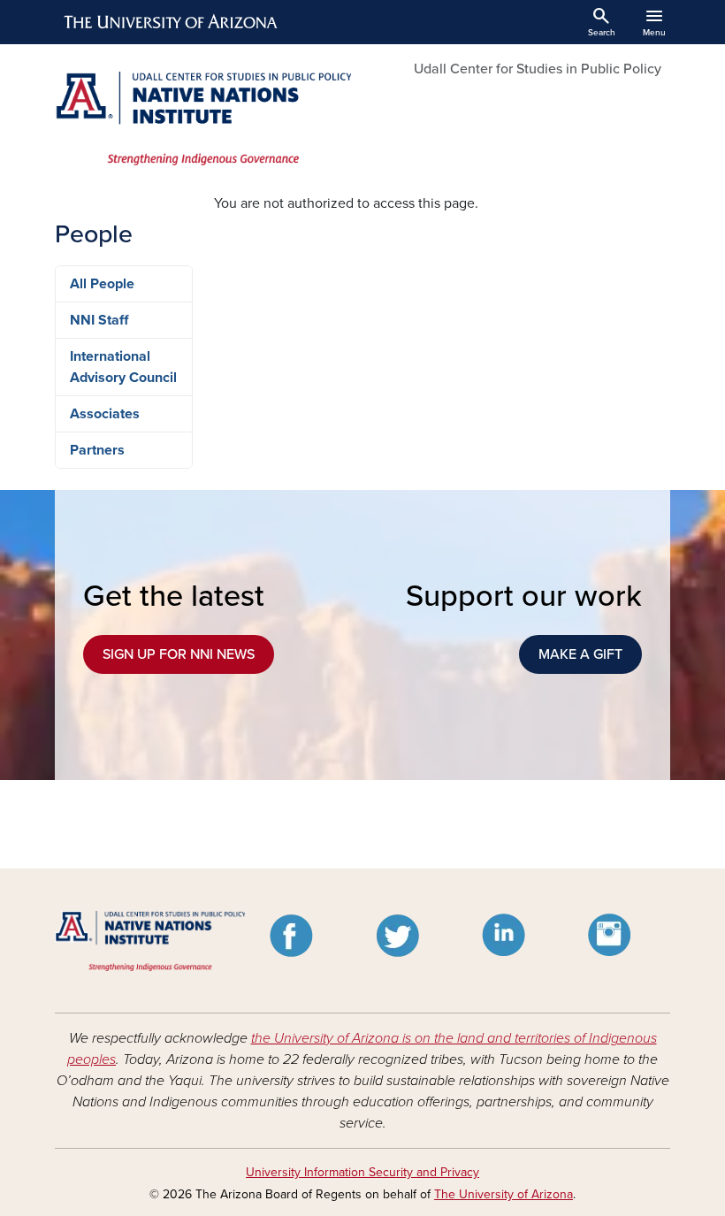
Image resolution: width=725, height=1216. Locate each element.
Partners (97, 450)
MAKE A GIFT (580, 654)
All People (102, 284)
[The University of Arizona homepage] (171, 22)
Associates (105, 414)
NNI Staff (99, 320)
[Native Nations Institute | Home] (203, 118)
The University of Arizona (503, 1194)
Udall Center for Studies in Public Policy (537, 69)
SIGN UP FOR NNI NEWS (179, 654)
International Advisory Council (123, 367)
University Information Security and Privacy (362, 1172)
